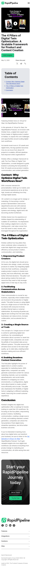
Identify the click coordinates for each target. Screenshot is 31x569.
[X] (17, 63)
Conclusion (9, 90)
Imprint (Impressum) (6, 555)
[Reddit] (21, 63)
